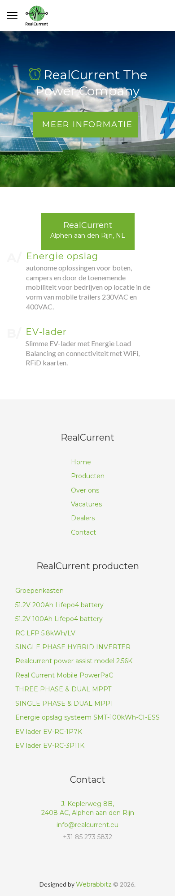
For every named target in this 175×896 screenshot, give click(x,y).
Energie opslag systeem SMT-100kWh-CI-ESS (87, 717)
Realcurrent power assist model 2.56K (73, 661)
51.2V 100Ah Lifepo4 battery (59, 619)
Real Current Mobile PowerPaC (64, 675)
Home (81, 462)
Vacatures (86, 504)
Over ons (85, 490)
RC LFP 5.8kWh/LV (45, 633)
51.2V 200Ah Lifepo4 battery (59, 605)
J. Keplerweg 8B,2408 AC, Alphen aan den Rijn (87, 808)
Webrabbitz (94, 884)
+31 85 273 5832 (87, 837)
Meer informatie (87, 124)
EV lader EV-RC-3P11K (49, 746)
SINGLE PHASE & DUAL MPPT (64, 703)
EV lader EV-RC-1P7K (48, 732)
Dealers (83, 518)
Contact (83, 532)
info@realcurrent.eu (87, 825)
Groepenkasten (39, 591)
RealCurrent (87, 230)
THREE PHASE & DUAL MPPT (63, 689)
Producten (88, 476)
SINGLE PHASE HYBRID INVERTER (73, 647)
